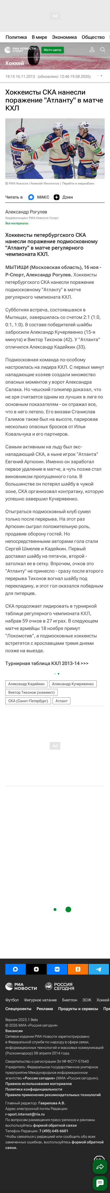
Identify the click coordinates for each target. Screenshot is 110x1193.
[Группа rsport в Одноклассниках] (78, 969)
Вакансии (14, 1031)
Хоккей (103, 1000)
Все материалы (16, 223)
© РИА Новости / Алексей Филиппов (32, 183)
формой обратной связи (55, 1125)
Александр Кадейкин (26, 684)
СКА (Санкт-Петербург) (28, 701)
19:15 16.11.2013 (20, 76)
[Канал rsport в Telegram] (99, 969)
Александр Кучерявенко (73, 684)
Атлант (62, 701)
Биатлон (69, 1000)
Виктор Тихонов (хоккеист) (31, 692)
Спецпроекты (18, 1008)
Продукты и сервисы (78, 1008)
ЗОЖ (86, 1000)
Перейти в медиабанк (78, 183)
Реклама (45, 1008)
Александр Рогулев (26, 211)
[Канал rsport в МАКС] (15, 969)
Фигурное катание (40, 1000)
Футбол (12, 1000)
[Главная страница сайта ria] (6, 49)
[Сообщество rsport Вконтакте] (57, 969)
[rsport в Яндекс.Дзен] (36, 969)
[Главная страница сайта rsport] (32, 49)
